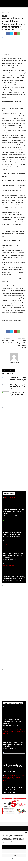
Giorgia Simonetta (8, 30)
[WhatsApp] (18, 33)
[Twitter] (11, 33)
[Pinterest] (15, 33)
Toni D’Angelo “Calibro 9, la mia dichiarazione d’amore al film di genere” (21, 344)
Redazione (6, 559)
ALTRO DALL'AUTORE (8, 373)
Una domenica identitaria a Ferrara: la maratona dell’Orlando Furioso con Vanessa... (14, 767)
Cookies (12, 858)
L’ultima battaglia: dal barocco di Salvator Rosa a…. (8, 342)
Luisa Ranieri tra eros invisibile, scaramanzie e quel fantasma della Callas (13, 555)
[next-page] (5, 400)
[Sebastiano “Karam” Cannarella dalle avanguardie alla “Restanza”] (14, 568)
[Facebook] (8, 33)
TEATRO (7, 12)
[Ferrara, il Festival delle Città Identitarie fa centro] (14, 780)
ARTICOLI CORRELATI (8, 370)
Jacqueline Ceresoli (8, 537)
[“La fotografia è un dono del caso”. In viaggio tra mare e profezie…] (14, 525)
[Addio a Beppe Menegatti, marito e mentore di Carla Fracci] (5, 386)
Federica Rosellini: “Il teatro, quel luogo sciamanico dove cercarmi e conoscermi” (18, 379)
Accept (14, 846)
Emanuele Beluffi (7, 725)
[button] (25, 832)
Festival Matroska (9, 320)
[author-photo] (14, 360)
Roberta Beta (6, 516)
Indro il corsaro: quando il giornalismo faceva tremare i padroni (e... (12, 721)
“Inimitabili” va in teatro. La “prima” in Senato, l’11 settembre (18, 394)
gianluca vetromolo (17, 320)
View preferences (14, 855)
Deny (14, 851)
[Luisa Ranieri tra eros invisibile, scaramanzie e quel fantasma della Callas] (14, 545)
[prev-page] (3, 400)
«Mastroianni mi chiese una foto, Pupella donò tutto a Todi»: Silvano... (14, 511)
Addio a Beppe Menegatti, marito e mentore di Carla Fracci (17, 386)
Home (3, 12)
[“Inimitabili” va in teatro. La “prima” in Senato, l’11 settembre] (5, 394)
